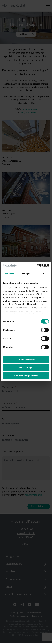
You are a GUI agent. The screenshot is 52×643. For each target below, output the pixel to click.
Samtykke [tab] (9, 273)
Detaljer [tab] (26, 273)
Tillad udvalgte (26, 367)
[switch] (42, 329)
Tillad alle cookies (26, 359)
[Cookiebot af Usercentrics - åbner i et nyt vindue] (37, 265)
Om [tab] (42, 273)
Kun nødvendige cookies (26, 375)
